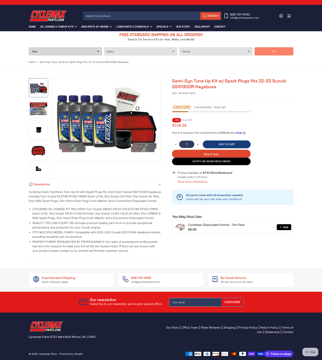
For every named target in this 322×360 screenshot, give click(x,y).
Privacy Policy (248, 327)
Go (274, 51)
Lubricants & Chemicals (132, 26)
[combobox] (152, 16)
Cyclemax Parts (48, 353)
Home (32, 26)
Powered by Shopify (71, 353)
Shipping (229, 327)
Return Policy (269, 327)
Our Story (183, 26)
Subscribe (232, 302)
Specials (162, 26)
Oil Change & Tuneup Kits (57, 26)
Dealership (202, 26)
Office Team (190, 327)
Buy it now (211, 154)
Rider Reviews (210, 327)
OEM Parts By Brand (94, 26)
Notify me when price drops (211, 161)
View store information (193, 181)
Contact (219, 26)
